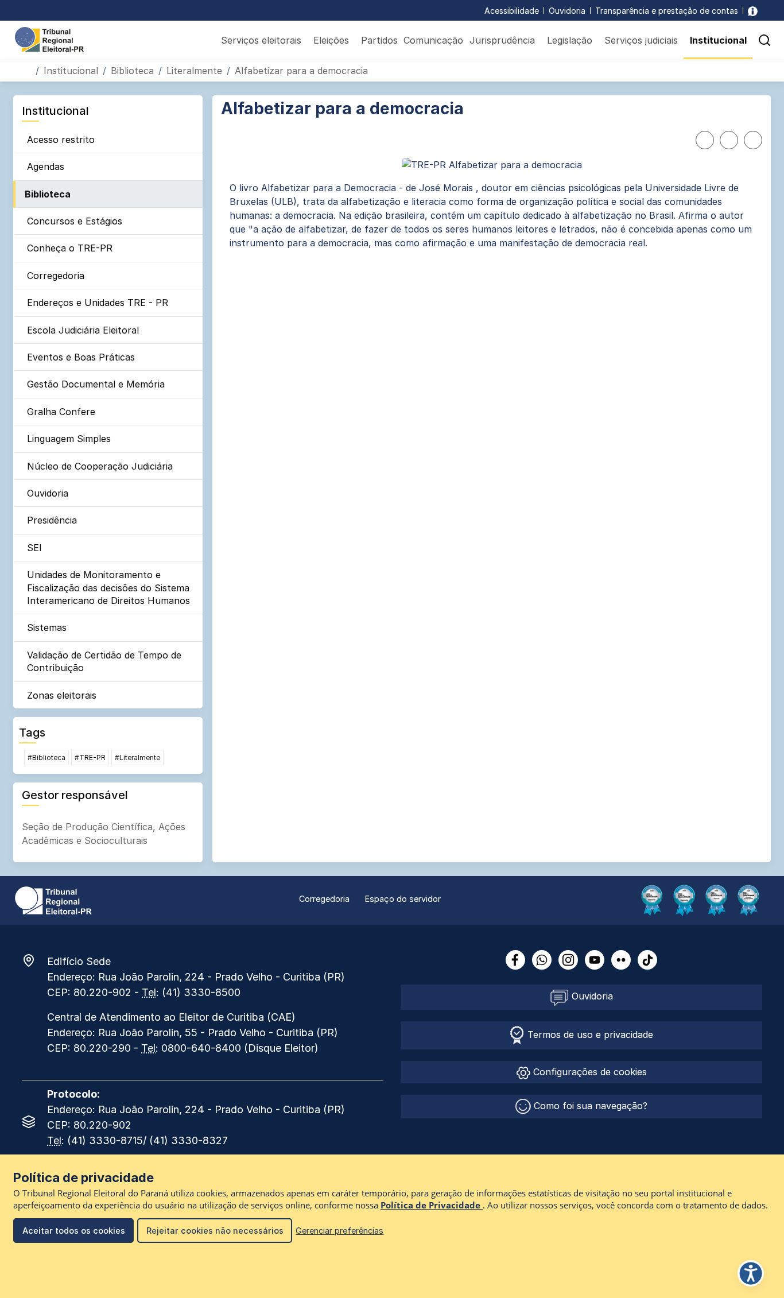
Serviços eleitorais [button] (261, 40)
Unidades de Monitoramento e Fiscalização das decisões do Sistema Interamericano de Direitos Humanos (108, 587)
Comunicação (433, 40)
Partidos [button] (379, 40)
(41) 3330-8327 (188, 1140)
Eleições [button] (331, 40)
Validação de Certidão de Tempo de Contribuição (104, 661)
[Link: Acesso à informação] (752, 10)
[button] (764, 40)
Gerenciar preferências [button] (339, 1230)
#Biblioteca (46, 757)
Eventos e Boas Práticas (81, 357)
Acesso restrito (61, 139)
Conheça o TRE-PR (69, 248)
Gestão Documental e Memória (96, 384)
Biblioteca (132, 70)
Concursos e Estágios (74, 221)
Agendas (45, 166)
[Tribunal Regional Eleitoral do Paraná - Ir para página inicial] (49, 38)
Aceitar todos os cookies (73, 1230)
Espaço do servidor (403, 899)
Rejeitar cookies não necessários (215, 1230)
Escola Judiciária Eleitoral (83, 330)
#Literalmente (137, 757)
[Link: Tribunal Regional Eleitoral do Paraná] (53, 899)
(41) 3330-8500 (201, 992)
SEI (34, 547)
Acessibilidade (511, 11)
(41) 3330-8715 (105, 1140)
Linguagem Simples (69, 438)
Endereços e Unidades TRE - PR (97, 302)
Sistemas (47, 627)
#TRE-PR (90, 757)
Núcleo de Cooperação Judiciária (100, 466)
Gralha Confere (61, 411)
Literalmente (194, 70)
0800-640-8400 (201, 1048)
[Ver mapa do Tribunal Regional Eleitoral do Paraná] (34, 960)
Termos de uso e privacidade (589, 1034)
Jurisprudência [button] (502, 40)
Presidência (52, 520)
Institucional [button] (718, 40)
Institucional (71, 70)
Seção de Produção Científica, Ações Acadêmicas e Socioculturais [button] (103, 833)
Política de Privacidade (432, 1205)
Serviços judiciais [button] (641, 40)
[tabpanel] (491, 215)
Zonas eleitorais (61, 695)
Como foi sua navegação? (589, 1105)
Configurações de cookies (588, 1072)
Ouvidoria (567, 11)
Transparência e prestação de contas (666, 11)
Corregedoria (55, 275)
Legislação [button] (569, 40)
